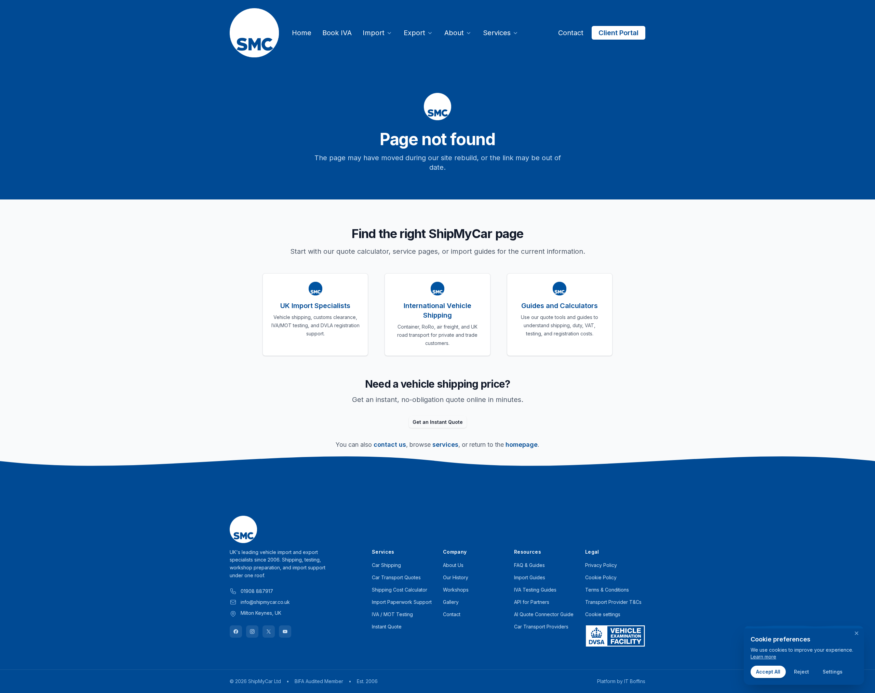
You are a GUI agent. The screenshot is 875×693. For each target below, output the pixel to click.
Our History (455, 577)
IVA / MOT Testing (392, 614)
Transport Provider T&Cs (613, 602)
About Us (453, 565)
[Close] (856, 633)
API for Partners (531, 602)
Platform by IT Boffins (621, 681)
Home (301, 33)
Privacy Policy (601, 565)
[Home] (254, 32)
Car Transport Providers (541, 626)
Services (497, 33)
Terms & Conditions (607, 590)
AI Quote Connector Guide (544, 614)
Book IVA (337, 33)
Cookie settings (602, 614)
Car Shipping (386, 565)
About (454, 33)
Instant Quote (387, 626)
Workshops (456, 590)
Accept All (768, 672)
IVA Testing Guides (535, 590)
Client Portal (618, 33)
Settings (833, 672)
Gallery (451, 602)
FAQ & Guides (529, 565)
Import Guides (529, 577)
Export (414, 33)
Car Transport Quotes (396, 577)
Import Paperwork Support (402, 602)
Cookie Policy (601, 577)
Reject (801, 672)
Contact (570, 33)
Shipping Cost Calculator (399, 590)
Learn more (763, 657)
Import (374, 33)
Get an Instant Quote (438, 422)
